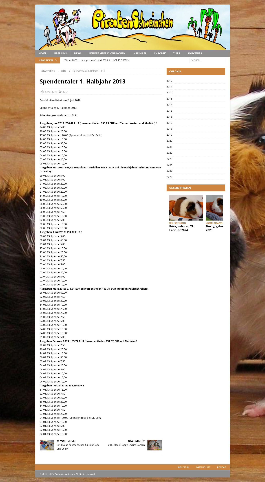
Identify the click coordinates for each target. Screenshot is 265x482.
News (77, 53)
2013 (65, 91)
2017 (169, 122)
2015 (169, 110)
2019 (169, 134)
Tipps (176, 53)
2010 (169, 80)
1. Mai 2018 (51, 91)
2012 (169, 92)
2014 (169, 104)
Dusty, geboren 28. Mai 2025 (222, 228)
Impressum (183, 467)
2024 (169, 164)
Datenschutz (203, 467)
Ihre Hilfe (140, 53)
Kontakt (221, 467)
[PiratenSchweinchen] (132, 47)
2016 (169, 116)
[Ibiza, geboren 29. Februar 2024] (186, 207)
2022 (169, 152)
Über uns (60, 53)
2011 (169, 86)
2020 (169, 140)
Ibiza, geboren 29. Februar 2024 (181, 228)
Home (43, 53)
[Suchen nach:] (207, 60)
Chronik (160, 53)
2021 (169, 146)
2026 (169, 177)
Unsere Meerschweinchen (107, 53)
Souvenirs (194, 53)
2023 (169, 158)
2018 (169, 128)
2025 (169, 170)
